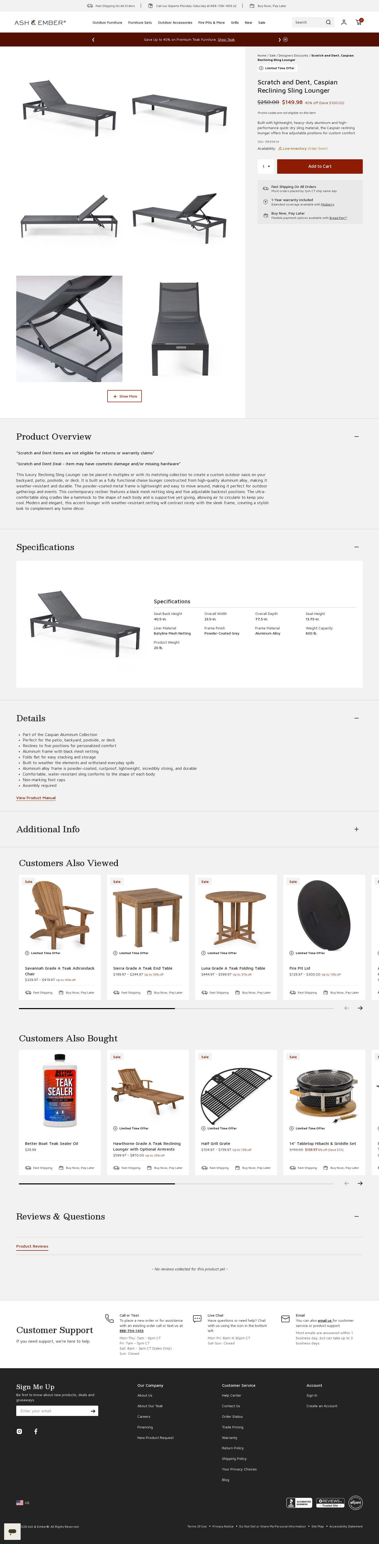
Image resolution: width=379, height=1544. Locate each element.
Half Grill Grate (215, 1143)
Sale (272, 55)
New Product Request (155, 1437)
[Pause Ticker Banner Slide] (285, 39)
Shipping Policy (234, 1458)
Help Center (231, 1395)
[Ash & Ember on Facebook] (36, 1433)
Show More (128, 396)
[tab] (32, 1247)
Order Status (232, 1416)
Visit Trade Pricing (248, 39)
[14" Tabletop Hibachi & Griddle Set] (324, 1091)
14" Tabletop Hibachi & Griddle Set (323, 1143)
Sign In (312, 1395)
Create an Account (322, 1406)
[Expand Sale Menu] (262, 29)
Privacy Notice (223, 1526)
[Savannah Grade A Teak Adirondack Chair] (60, 916)
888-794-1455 (132, 1330)
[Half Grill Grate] (236, 1091)
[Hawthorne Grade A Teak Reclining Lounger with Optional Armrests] (148, 1091)
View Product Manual (36, 797)
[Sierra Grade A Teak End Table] (148, 916)
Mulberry (327, 205)
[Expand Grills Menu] (235, 29)
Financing (145, 1427)
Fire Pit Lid (300, 968)
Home (262, 55)
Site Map (318, 1526)
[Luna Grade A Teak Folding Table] (236, 916)
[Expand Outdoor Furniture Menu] (107, 29)
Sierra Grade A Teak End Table (142, 968)
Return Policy (233, 1448)
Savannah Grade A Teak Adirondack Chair (60, 971)
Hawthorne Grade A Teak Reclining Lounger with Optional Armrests (147, 1146)
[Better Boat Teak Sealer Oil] (60, 1091)
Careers (143, 1416)
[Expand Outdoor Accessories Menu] (175, 29)
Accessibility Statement (346, 1526)
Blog (225, 1479)
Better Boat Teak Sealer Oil (51, 1143)
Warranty (229, 1437)
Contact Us (231, 1406)
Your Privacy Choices (239, 1469)
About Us (144, 1395)
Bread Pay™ (338, 218)
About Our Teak (150, 1406)
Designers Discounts (293, 55)
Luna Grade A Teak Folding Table (233, 968)
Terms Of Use (197, 1526)
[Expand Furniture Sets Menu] (140, 29)
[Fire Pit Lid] (324, 916)
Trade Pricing (232, 1427)
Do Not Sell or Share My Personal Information (273, 1526)
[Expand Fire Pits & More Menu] (212, 29)
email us (325, 1320)
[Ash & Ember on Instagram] (19, 1433)
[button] (358, 22)
